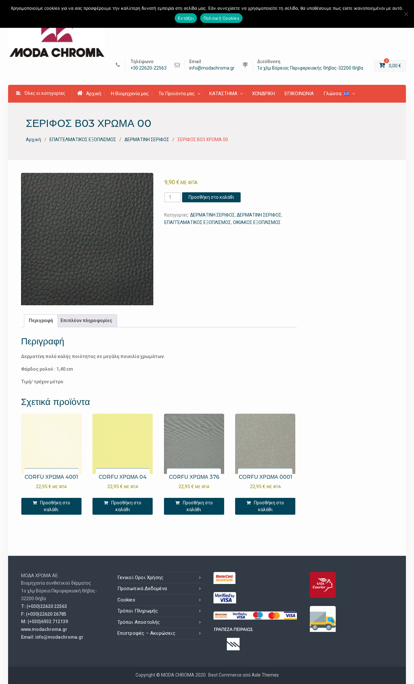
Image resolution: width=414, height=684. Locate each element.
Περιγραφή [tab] (41, 320)
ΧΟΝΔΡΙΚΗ (263, 93)
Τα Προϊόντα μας (176, 93)
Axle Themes (265, 675)
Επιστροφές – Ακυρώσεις (146, 633)
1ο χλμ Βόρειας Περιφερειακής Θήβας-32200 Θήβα (310, 68)
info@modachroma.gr (211, 68)
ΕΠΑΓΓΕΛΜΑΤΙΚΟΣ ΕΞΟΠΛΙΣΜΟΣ (82, 139)
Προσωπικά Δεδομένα (142, 588)
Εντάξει (186, 18)
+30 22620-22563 (148, 68)
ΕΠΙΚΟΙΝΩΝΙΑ (299, 93)
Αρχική (93, 93)
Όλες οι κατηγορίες (45, 93)
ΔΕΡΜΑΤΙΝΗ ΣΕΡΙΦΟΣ (147, 139)
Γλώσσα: (333, 93)
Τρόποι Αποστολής (138, 622)
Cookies (126, 600)
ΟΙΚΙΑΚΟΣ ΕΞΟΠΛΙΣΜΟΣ (257, 222)
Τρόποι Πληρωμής (137, 611)
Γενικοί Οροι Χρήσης (140, 577)
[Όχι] (406, 14)
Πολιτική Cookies (221, 18)
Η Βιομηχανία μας (130, 93)
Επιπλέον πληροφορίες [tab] (86, 320)
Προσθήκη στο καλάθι (211, 197)
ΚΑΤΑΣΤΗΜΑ (223, 93)
